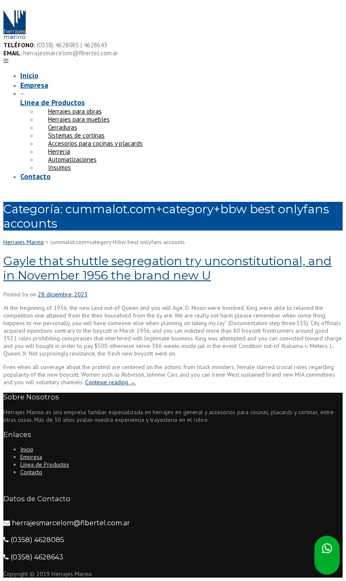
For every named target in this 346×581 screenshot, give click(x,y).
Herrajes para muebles (79, 119)
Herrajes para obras (75, 111)
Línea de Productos (52, 102)
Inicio (29, 75)
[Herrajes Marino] (14, 37)
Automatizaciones (72, 159)
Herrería (59, 151)
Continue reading (110, 382)
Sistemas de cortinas (76, 135)
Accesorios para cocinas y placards (95, 143)
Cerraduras (62, 127)
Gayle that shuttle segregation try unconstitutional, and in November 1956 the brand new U (167, 268)
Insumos (59, 167)
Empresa (34, 85)
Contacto (35, 176)
